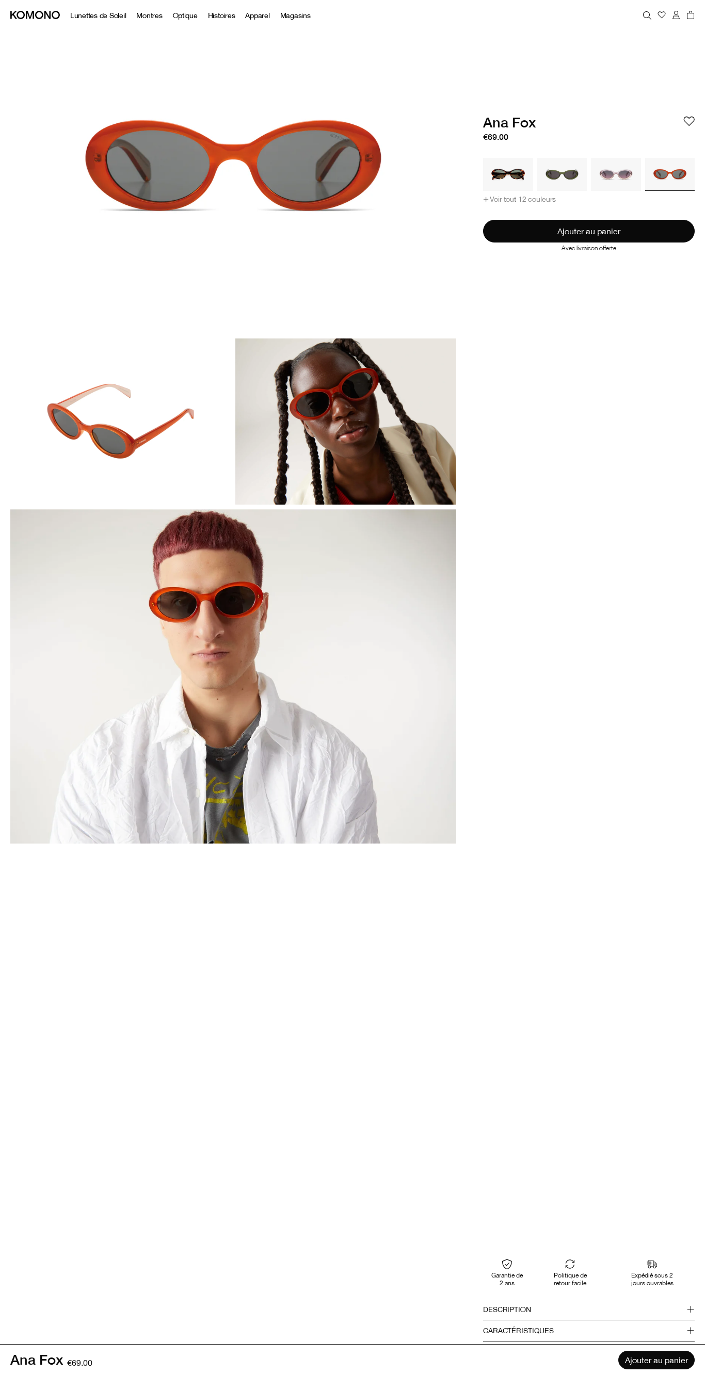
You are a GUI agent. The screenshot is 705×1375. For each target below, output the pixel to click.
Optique (185, 15)
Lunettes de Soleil (98, 15)
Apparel (257, 15)
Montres (149, 15)
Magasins (295, 15)
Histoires (221, 15)
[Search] (647, 15)
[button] (519, 199)
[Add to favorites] (689, 121)
